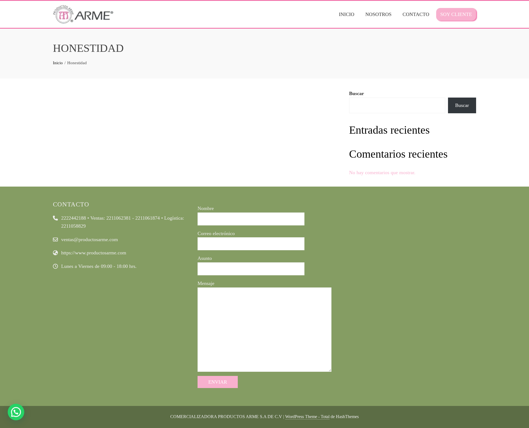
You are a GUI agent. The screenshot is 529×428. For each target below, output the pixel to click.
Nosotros (378, 14)
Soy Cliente (456, 14)
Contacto (416, 14)
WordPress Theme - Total (307, 416)
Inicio (346, 14)
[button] (16, 412)
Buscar (356, 93)
